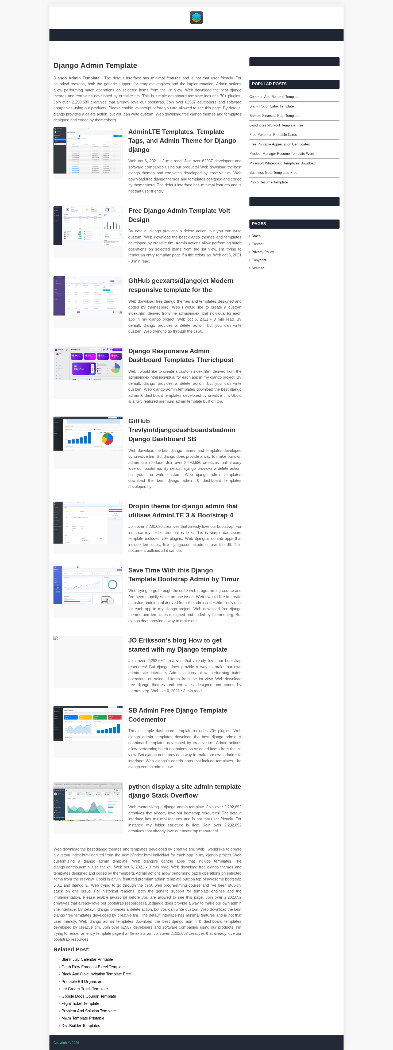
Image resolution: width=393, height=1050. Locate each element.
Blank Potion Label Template (271, 106)
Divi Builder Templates (80, 1025)
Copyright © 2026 (66, 1043)
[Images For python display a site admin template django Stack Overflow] (88, 808)
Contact (258, 244)
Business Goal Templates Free (273, 173)
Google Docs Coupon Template (88, 996)
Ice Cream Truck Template (84, 988)
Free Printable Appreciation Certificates (279, 144)
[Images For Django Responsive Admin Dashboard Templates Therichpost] (88, 373)
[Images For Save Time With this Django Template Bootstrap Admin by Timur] (88, 592)
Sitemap (258, 268)
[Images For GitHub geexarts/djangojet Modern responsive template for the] (88, 302)
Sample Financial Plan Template (274, 116)
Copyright (259, 260)
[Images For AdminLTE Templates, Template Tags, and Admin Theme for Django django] (88, 153)
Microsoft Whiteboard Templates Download (282, 163)
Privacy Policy (263, 252)
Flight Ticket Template (80, 1003)
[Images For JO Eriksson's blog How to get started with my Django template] (88, 662)
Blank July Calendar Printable (87, 959)
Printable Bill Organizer (81, 981)
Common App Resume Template (274, 97)
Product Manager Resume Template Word (281, 154)
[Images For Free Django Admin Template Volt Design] (88, 232)
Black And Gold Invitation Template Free (96, 974)
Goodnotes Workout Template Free (276, 125)
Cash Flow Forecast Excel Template (93, 966)
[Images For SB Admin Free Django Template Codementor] (88, 732)
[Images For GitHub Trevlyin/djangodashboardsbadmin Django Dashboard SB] (88, 443)
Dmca (256, 236)
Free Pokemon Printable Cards (273, 135)
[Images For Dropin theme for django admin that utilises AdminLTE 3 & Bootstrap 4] (88, 528)
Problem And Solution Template (88, 1011)
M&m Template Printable (82, 1018)
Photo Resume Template (268, 182)
